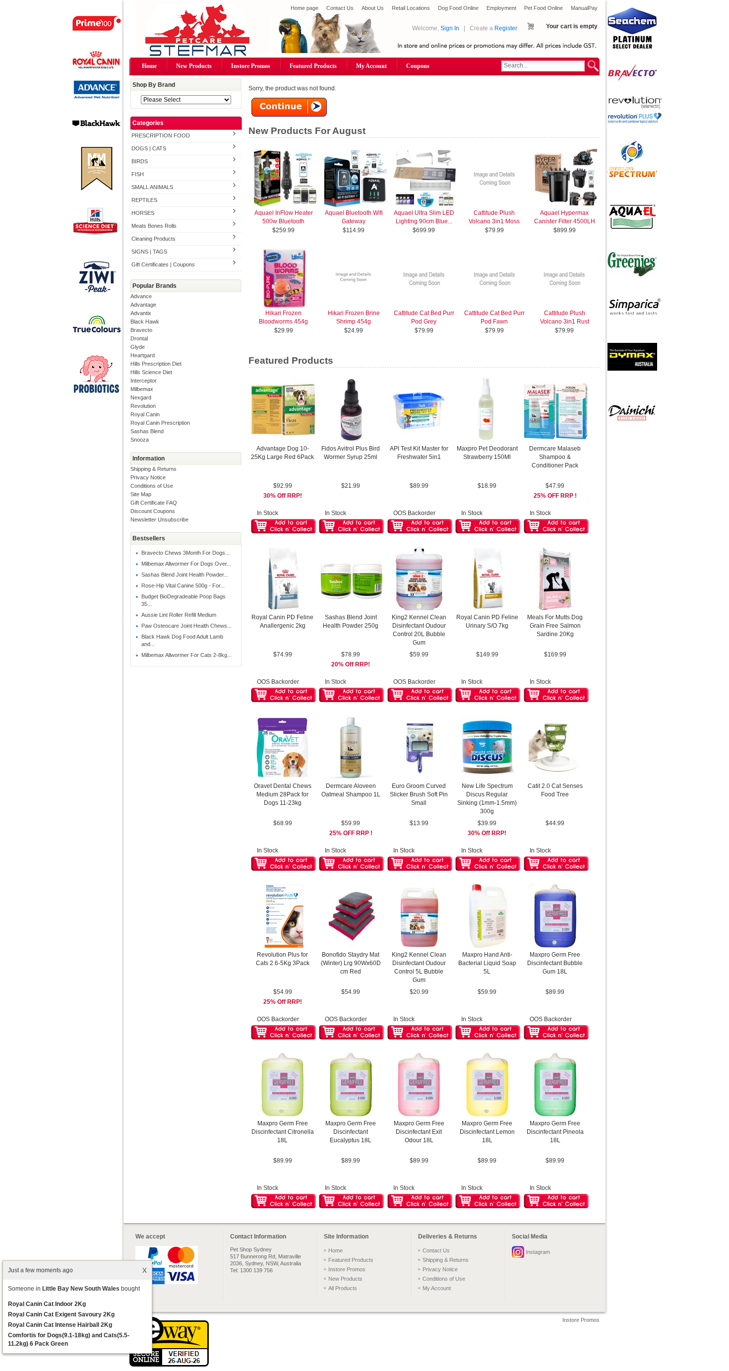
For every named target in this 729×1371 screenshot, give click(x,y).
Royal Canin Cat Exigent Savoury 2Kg (61, 1314)
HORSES (142, 213)
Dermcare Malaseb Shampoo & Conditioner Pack (555, 457)
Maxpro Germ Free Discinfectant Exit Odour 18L (419, 1131)
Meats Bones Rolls (154, 226)
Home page (304, 8)
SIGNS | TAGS (149, 252)
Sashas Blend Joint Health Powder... (184, 575)
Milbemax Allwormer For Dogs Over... (186, 564)
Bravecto (141, 330)
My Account (371, 66)
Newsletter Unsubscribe (159, 519)
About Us (373, 8)
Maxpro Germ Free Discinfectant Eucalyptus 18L (350, 1131)
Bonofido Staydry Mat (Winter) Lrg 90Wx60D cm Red (351, 963)
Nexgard (140, 397)
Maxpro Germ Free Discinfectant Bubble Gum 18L (555, 963)
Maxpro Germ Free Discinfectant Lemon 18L (487, 1131)
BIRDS (139, 161)
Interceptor (143, 381)
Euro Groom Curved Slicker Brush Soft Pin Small (419, 794)
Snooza (139, 440)
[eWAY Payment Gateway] (169, 1365)
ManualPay (584, 8)
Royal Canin (145, 414)
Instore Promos (250, 66)
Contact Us (340, 8)
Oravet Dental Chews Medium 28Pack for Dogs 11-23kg (282, 794)
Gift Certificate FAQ (153, 503)
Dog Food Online (458, 8)
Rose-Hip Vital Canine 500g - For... (183, 585)
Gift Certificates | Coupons (163, 264)
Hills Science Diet (151, 372)
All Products (342, 1288)
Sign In (449, 28)
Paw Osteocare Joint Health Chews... (186, 626)
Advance (141, 296)
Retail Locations (411, 8)
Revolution (143, 406)
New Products (194, 66)
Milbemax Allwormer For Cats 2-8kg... (186, 655)
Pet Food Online (543, 8)
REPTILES (144, 200)
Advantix (140, 313)
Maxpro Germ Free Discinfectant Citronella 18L (282, 1131)
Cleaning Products (153, 239)
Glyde (137, 347)
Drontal (139, 338)
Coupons (417, 66)
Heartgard (142, 355)
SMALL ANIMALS (152, 187)
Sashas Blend (147, 431)
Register (505, 28)
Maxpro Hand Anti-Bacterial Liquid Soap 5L (487, 963)
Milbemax (141, 389)
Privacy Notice (148, 477)
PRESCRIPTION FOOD (160, 135)
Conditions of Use (151, 486)
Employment (501, 8)
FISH (137, 174)
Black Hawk (144, 322)
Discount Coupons (152, 511)
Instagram (538, 1252)
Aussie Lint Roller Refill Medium (178, 615)
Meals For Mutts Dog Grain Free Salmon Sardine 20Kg (555, 625)
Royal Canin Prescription (160, 423)
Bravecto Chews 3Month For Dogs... (185, 553)
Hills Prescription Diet (156, 364)
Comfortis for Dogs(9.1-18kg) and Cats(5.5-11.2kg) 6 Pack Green (68, 1339)
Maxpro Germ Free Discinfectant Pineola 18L (555, 1131)
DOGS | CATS (148, 148)
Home (149, 66)
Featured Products (313, 66)
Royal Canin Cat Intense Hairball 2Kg (60, 1325)
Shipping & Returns (153, 469)
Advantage (143, 305)
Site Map (140, 494)
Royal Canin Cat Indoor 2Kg (47, 1304)
